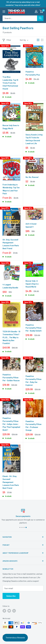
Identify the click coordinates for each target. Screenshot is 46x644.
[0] (41, 11)
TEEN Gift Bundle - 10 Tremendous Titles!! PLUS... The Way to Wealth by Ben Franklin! (11, 337)
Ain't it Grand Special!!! (31, 225)
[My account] (36, 11)
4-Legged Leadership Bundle (10, 286)
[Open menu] (4, 12)
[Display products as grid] (38, 40)
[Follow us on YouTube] (9, 611)
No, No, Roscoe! (32, 177)
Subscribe (11, 596)
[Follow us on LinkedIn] (14, 611)
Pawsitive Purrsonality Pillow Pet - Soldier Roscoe (11, 377)
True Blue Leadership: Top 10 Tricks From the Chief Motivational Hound (10, 83)
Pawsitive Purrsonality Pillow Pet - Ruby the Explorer (33, 380)
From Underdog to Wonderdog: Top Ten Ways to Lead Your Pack (11, 189)
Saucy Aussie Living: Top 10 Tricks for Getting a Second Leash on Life (34, 139)
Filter (9, 40)
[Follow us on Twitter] (4, 611)
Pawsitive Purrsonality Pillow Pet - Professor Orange (33, 425)
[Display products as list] (42, 40)
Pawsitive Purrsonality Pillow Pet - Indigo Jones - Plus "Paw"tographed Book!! (11, 424)
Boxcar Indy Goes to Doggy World (11, 126)
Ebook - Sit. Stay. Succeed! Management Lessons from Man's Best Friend (11, 482)
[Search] (40, 18)
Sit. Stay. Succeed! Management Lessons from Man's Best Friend (11, 244)
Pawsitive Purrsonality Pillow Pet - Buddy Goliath (34, 328)
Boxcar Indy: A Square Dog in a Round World (32, 284)
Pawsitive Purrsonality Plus (33, 73)
